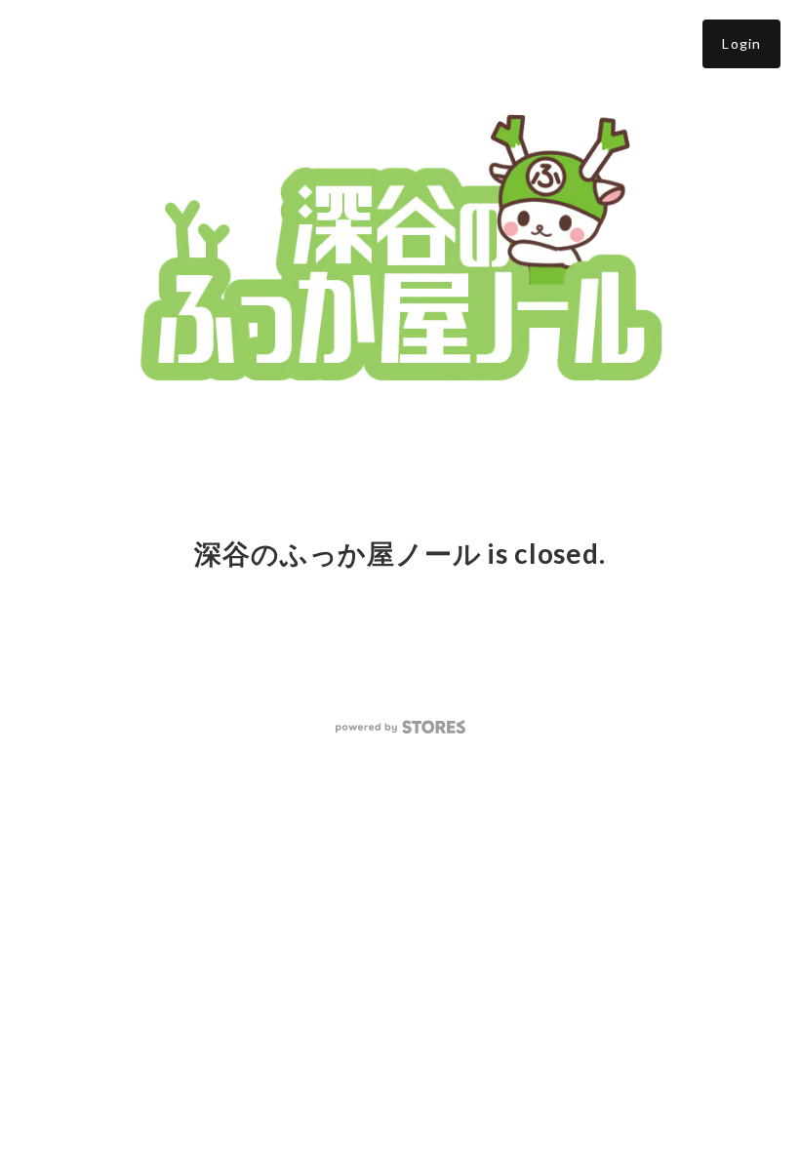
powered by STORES (400, 727)
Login (741, 43)
